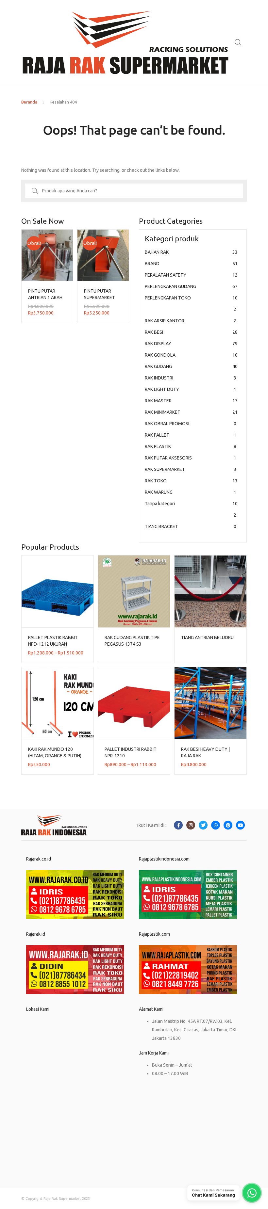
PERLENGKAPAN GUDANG (191, 286)
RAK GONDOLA (191, 355)
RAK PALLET (190, 435)
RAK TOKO (191, 480)
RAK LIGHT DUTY (190, 389)
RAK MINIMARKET (191, 412)
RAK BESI (191, 332)
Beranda (29, 102)
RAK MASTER (191, 400)
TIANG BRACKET (190, 526)
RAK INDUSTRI (190, 377)
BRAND (191, 263)
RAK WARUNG (190, 492)
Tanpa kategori (191, 509)
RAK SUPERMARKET (190, 469)
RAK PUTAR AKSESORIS (190, 457)
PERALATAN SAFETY (191, 275)
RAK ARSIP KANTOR (190, 320)
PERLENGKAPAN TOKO (191, 303)
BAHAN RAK (191, 252)
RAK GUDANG (191, 366)
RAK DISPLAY (191, 343)
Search (238, 42)
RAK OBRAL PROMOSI (190, 423)
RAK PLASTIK (190, 446)
